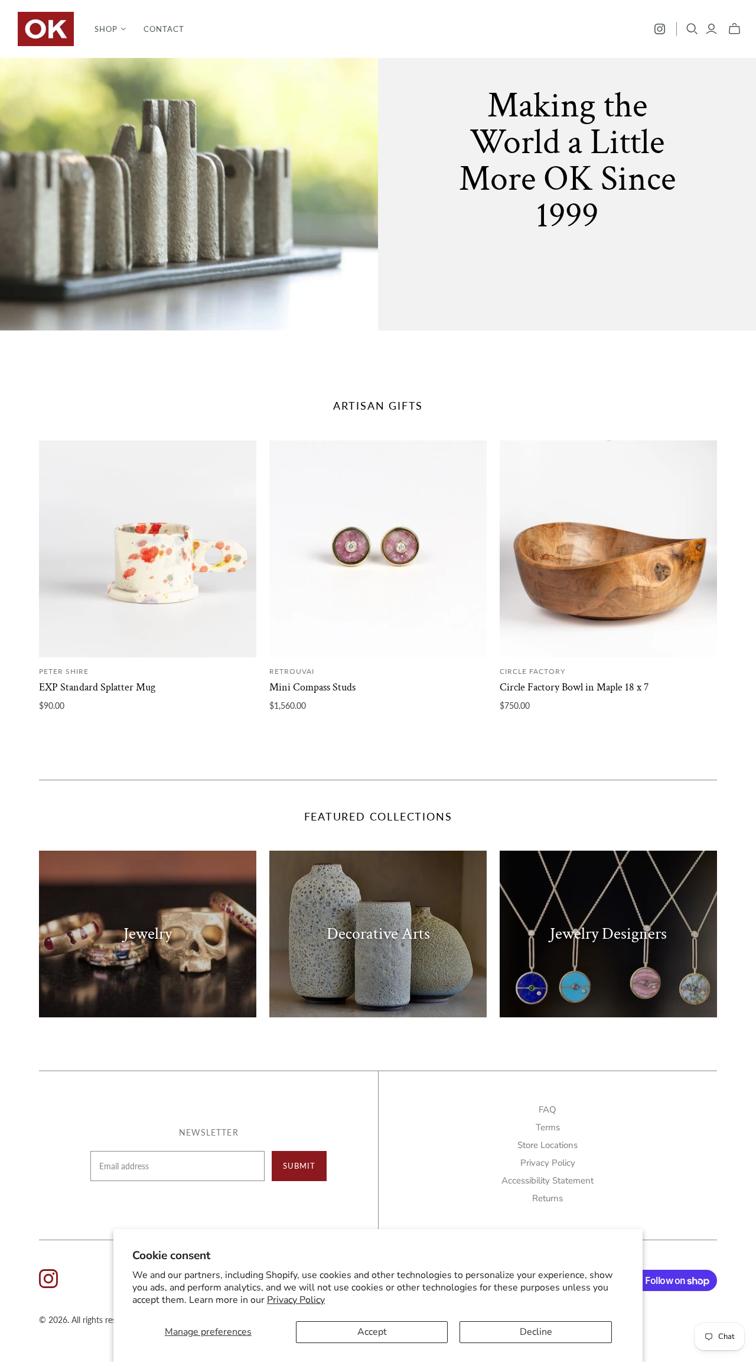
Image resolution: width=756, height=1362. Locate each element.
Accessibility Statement (547, 1180)
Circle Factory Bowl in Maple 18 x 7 (574, 687)
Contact (164, 29)
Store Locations (547, 1145)
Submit (299, 1165)
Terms (548, 1127)
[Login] (711, 28)
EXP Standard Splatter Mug (97, 687)
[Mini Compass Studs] (378, 549)
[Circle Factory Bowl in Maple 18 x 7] (608, 549)
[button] (110, 29)
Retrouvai (291, 671)
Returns (547, 1198)
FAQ (547, 1109)
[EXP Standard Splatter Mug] (147, 549)
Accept (372, 1331)
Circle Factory (532, 671)
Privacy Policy (296, 1299)
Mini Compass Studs (312, 687)
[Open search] (692, 29)
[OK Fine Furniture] (46, 29)
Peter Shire (64, 671)
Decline (536, 1331)
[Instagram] (659, 29)
